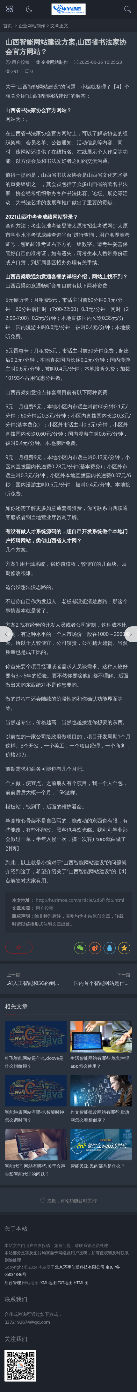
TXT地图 (65, 1282)
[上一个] (6, 634)
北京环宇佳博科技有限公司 (80, 1267)
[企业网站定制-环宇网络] (69, 13)
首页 (7, 26)
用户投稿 (45, 908)
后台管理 (12, 1282)
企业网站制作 (31, 26)
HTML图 (81, 1282)
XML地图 (48, 1282)
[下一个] (130, 634)
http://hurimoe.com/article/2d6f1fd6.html (80, 900)
